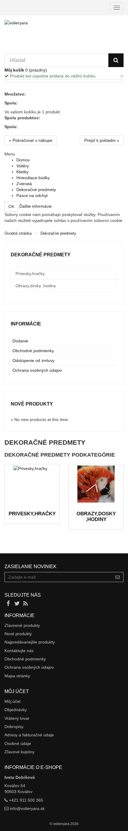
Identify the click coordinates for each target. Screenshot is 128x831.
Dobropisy (14, 726)
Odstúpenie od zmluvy (33, 360)
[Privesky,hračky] (32, 484)
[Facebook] (8, 604)
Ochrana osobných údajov (37, 370)
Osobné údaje (17, 743)
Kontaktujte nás (19, 650)
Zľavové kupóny (19, 751)
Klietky (22, 171)
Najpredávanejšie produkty (29, 642)
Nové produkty (32, 403)
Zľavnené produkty (22, 625)
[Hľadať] (116, 60)
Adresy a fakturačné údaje (29, 735)
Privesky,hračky (32, 514)
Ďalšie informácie (35, 206)
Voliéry (22, 165)
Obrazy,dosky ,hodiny (96, 516)
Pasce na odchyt (32, 195)
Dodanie (20, 341)
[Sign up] (118, 577)
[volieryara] (64, 36)
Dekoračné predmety (36, 189)
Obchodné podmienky (33, 350)
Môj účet (12, 701)
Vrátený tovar (16, 718)
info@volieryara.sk (27, 808)
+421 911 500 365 (26, 800)
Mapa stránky (17, 675)
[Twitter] (17, 604)
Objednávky (15, 709)
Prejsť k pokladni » (101, 140)
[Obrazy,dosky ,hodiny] (96, 484)
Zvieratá (24, 183)
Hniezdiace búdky (33, 177)
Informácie (26, 323)
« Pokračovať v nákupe (30, 140)
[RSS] (25, 604)
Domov (23, 160)
